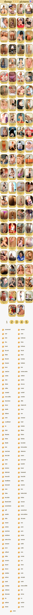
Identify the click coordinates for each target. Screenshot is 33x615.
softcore (7, 577)
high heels (7, 472)
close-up (23, 384)
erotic (6, 417)
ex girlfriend (7, 421)
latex (22, 489)
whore (14, 610)
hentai (22, 468)
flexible (6, 442)
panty (22, 526)
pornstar (23, 539)
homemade (23, 472)
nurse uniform (24, 514)
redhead (7, 552)
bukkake (23, 363)
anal (6, 333)
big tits (22, 350)
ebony (22, 409)
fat (5, 426)
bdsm (22, 342)
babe (6, 337)
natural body (24, 510)
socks (22, 573)
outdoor (7, 526)
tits (5, 598)
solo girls (23, 577)
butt (22, 367)
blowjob (7, 358)
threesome (7, 594)
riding (6, 556)
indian (22, 480)
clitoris (6, 384)
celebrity (23, 375)
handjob (23, 463)
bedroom (23, 346)
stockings (7, 585)
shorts (22, 564)
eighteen (7, 413)
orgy (22, 522)
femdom (23, 426)
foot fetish (23, 442)
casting (6, 375)
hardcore (7, 468)
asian (22, 333)
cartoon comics (24, 371)
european (23, 417)
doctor (6, 405)
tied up (22, 594)
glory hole (7, 455)
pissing (22, 535)
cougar (22, 388)
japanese (23, 484)
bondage (23, 358)
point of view (8, 539)
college (6, 388)
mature (22, 505)
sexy (22, 560)
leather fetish (24, 493)
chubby (22, 379)
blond (22, 354)
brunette (7, 363)
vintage (6, 606)
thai (22, 589)
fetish (6, 430)
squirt (22, 581)
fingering (7, 434)
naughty (7, 514)
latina (6, 493)
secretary (7, 560)
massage (23, 501)
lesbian (22, 497)
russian (22, 556)
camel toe (7, 371)
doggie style (23, 405)
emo (22, 413)
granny (22, 455)
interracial (7, 484)
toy (21, 598)
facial (22, 421)
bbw (6, 342)
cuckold (22, 392)
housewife (7, 476)
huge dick (23, 476)
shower (6, 568)
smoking (7, 573)
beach (6, 346)
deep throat (7, 400)
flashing (22, 438)
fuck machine (24, 447)
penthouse (7, 535)
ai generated (7, 329)
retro (22, 552)
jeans (6, 489)
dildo (22, 400)
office (6, 518)
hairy (6, 463)
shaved (6, 564)
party (22, 531)
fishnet (22, 434)
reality (22, 547)
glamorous (23, 451)
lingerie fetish (8, 501)
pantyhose (7, 531)
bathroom (23, 337)
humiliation (7, 480)
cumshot (23, 396)
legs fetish (7, 497)
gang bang (7, 451)
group (6, 459)
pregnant (7, 543)
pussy (6, 547)
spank (6, 581)
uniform (7, 602)
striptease (7, 589)
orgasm (6, 522)
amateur (23, 329)
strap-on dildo (24, 585)
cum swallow (8, 396)
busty (6, 367)
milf (6, 510)
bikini (6, 354)
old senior (23, 518)
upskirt (22, 602)
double (6, 409)
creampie (7, 392)
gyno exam (23, 459)
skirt (22, 568)
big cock (7, 350)
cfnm (6, 379)
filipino (22, 430)
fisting (6, 438)
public (22, 543)
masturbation (8, 505)
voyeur (22, 606)
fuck (6, 447)
